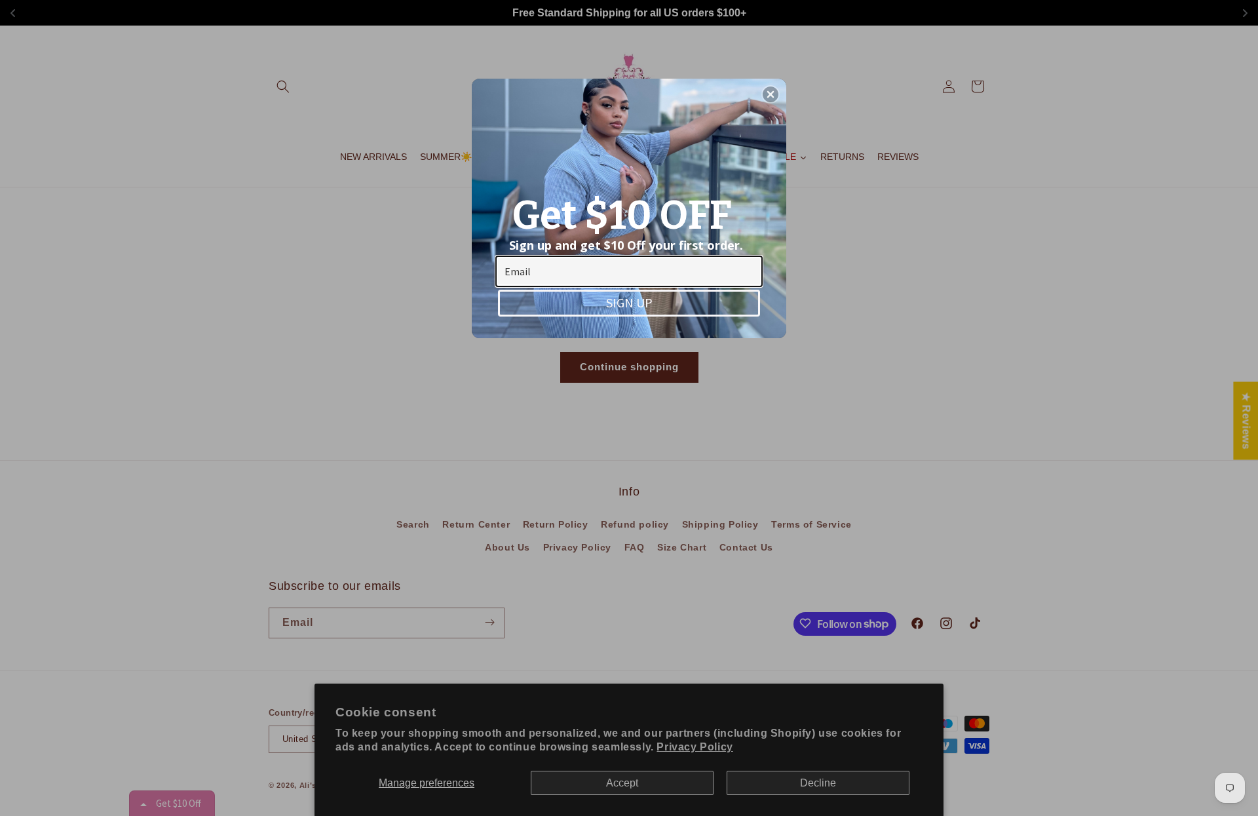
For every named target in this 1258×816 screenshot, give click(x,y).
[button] (770, 94)
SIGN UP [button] (629, 302)
